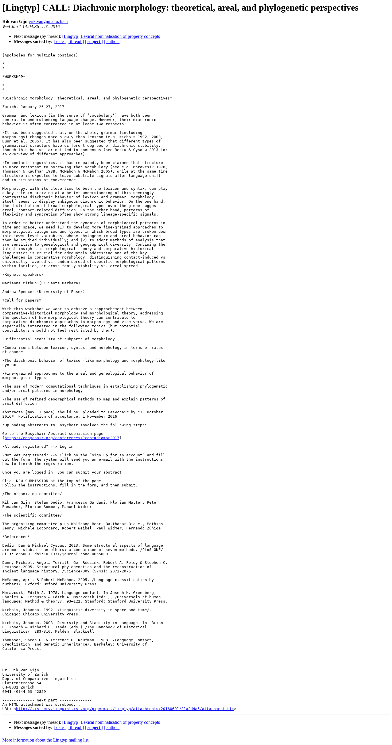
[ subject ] (94, 41)
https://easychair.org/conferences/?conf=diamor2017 (62, 438)
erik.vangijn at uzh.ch (48, 21)
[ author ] (112, 41)
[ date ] (60, 41)
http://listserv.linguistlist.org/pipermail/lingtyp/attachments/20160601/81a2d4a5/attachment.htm (125, 709)
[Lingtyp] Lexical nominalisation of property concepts (111, 36)
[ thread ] (75, 41)
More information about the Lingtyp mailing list (45, 740)
